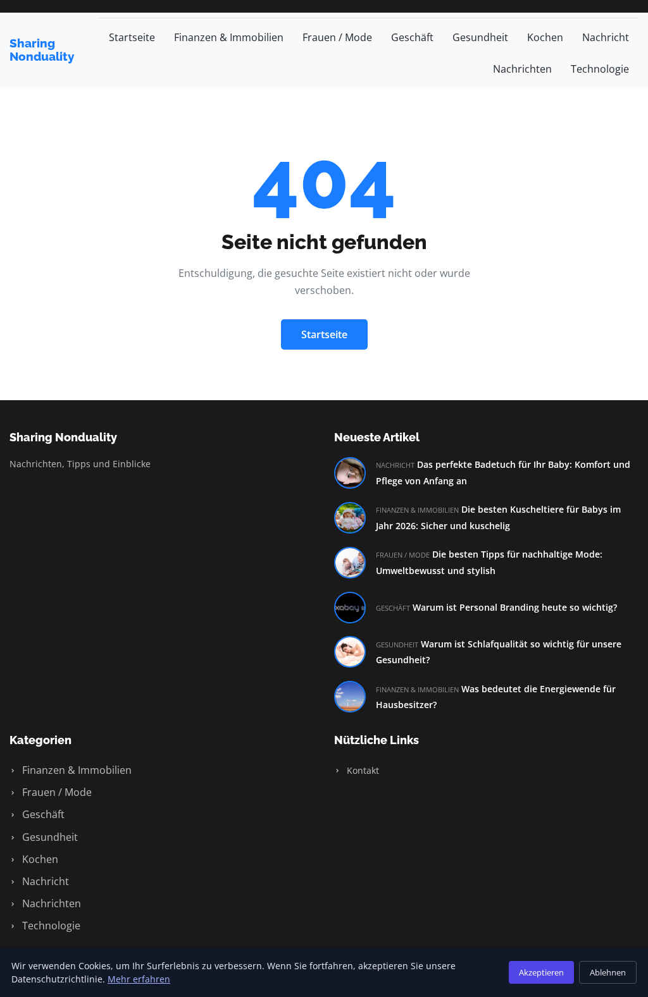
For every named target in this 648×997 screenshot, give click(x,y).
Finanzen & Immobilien (229, 37)
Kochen (545, 37)
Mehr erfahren (139, 979)
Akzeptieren (541, 972)
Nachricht (605, 37)
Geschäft (412, 37)
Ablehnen (608, 972)
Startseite (132, 37)
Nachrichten (522, 69)
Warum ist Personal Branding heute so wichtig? (515, 607)
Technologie (600, 69)
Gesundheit (480, 37)
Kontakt (361, 770)
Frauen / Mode (337, 37)
